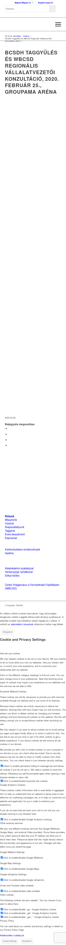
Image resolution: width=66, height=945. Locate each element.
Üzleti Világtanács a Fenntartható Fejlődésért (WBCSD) (32, 586)
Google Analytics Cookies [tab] (12, 784)
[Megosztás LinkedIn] (10, 439)
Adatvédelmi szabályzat (19, 568)
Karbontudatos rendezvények (22, 549)
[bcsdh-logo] (27, 24)
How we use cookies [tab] (10, 653)
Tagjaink (10, 531)
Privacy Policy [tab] (7, 920)
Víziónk (9, 523)
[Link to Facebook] (48, 605)
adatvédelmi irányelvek (22, 624)
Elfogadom (8, 631)
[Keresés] (48, 24)
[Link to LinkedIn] (53, 605)
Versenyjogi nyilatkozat (19, 572)
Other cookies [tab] (7, 894)
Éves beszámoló (15, 534)
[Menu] (56, 24)
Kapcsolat (11, 538)
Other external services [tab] (11, 823)
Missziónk (11, 520)
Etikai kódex (12, 575)
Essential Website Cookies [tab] (13, 691)
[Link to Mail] (58, 605)
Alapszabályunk (14, 527)
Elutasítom (27, 940)
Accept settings (10, 940)
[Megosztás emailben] (10, 445)
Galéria (9, 553)
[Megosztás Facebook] (10, 428)
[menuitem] (48, 24)
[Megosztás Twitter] (10, 434)
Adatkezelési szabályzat (12, 935)
